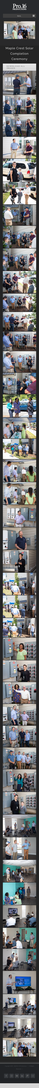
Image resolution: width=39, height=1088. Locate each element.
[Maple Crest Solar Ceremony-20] (19, 484)
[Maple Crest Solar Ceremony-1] (19, 73)
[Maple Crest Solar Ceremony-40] (19, 930)
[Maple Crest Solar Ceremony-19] (19, 461)
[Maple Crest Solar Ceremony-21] (19, 507)
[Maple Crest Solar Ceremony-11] (19, 295)
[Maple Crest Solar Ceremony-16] (19, 396)
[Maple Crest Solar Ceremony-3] (19, 116)
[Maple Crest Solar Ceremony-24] (19, 575)
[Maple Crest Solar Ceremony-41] (19, 951)
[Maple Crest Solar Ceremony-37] (19, 862)
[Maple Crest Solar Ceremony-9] (19, 250)
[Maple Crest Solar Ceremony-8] (19, 228)
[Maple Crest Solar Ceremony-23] (19, 552)
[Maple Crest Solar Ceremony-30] (19, 706)
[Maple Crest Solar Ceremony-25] (19, 597)
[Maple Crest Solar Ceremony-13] (19, 333)
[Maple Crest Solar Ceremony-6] (19, 184)
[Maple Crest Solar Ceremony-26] (19, 620)
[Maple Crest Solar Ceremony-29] (19, 684)
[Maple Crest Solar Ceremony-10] (19, 273)
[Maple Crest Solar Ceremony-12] (19, 314)
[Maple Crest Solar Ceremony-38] (19, 884)
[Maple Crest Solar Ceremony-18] (19, 441)
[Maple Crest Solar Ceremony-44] (19, 1017)
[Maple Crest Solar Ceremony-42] (19, 973)
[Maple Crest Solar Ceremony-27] (19, 640)
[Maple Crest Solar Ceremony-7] (19, 207)
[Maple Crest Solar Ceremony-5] (19, 161)
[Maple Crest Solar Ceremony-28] (19, 662)
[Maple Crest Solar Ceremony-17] (19, 420)
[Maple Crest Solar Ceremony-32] (19, 749)
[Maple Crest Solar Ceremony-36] (19, 839)
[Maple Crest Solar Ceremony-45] (19, 1040)
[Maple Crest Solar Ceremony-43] (19, 996)
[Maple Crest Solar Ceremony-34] (19, 794)
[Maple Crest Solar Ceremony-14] (19, 353)
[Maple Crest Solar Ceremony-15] (19, 375)
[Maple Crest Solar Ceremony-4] (19, 139)
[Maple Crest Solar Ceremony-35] (19, 816)
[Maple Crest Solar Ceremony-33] (19, 771)
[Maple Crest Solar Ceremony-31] (19, 728)
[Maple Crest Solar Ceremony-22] (19, 529)
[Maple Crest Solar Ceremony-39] (19, 907)
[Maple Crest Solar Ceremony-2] (19, 97)
